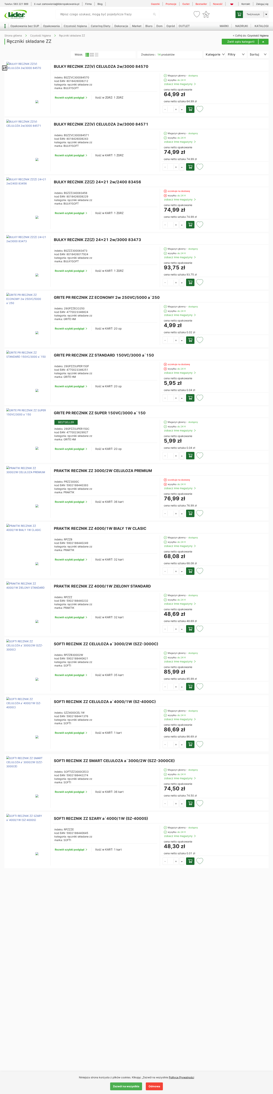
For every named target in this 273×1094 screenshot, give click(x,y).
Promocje (171, 3)
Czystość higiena (40, 35)
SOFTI (67, 665)
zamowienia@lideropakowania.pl (60, 3)
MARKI (224, 26)
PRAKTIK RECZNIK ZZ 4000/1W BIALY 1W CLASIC (100, 528)
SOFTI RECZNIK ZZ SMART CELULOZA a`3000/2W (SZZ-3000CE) (114, 761)
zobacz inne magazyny (178, 84)
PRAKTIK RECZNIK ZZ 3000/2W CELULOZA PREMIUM (103, 470)
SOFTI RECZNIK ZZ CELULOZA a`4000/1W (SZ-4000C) (105, 701)
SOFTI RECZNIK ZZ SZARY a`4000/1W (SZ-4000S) (101, 818)
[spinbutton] (170, 109)
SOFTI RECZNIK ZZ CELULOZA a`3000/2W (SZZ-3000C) (106, 644)
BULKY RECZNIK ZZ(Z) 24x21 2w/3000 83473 (97, 240)
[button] (176, 109)
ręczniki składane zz (79, 84)
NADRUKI (241, 26)
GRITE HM (70, 319)
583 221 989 (20, 3)
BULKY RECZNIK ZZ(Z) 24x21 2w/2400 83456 (97, 182)
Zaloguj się (262, 3)
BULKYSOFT (71, 88)
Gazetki (155, 3)
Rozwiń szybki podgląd (69, 97)
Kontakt (245, 3)
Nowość (217, 3)
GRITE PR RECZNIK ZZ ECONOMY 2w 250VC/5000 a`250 (107, 297)
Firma (88, 3)
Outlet (186, 3)
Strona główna (13, 35)
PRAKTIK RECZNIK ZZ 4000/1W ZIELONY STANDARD (102, 586)
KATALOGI (262, 26)
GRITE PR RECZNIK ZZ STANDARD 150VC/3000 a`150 (104, 355)
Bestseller (201, 3)
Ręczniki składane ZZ (72, 35)
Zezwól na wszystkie (126, 1086)
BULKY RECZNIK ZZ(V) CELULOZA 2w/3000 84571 (101, 124)
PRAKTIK (69, 492)
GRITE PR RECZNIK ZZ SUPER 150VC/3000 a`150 (100, 413)
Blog (100, 3)
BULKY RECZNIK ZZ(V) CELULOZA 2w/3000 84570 (101, 66)
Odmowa (154, 1086)
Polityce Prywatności (181, 1077)
